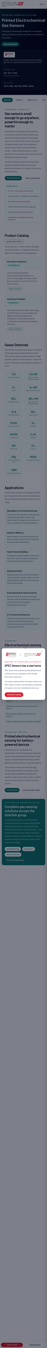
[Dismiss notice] (41, 651)
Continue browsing (14, 695)
